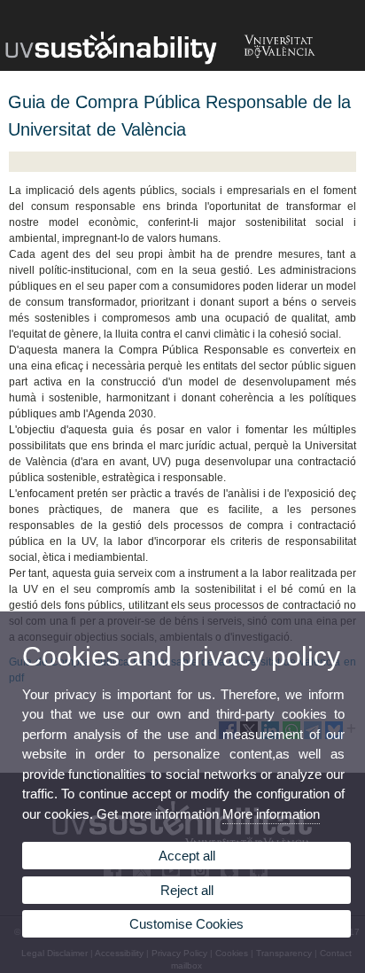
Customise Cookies (186, 923)
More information (271, 813)
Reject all (187, 890)
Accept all (187, 855)
